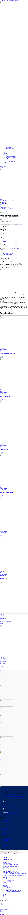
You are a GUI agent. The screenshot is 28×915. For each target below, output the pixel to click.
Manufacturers (9, 147)
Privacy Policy (6, 841)
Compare (5, 833)
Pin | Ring (2, 203)
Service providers (10, 148)
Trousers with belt (4, 207)
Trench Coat (3, 578)
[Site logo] (7, 143)
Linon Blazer (4, 449)
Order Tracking (6, 829)
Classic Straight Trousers (7, 353)
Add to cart (3, 244)
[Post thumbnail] (5, 805)
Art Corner (8, 149)
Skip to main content (13, 0)
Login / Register (6, 898)
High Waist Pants (5, 396)
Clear (4, 241)
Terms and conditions (8, 839)
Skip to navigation (4, 0)
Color (1, 229)
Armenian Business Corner (9, 806)
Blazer (17, 248)
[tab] (5, 252)
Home (1, 200)
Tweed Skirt (3, 664)
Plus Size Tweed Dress (6, 492)
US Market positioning (11, 161)
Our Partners (6, 831)
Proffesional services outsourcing (13, 158)
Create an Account (4, 909)
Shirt (1, 535)
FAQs (4, 844)
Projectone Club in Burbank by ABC (11, 813)
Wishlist (4, 832)
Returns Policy (6, 843)
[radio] (7, 226)
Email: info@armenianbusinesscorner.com (13, 796)
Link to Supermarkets (11, 156)
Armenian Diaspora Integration (13, 160)
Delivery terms (6, 840)
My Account (6, 828)
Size (2, 237)
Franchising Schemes (10, 157)
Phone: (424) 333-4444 (9, 794)
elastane (20, 224)
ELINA (5, 200)
